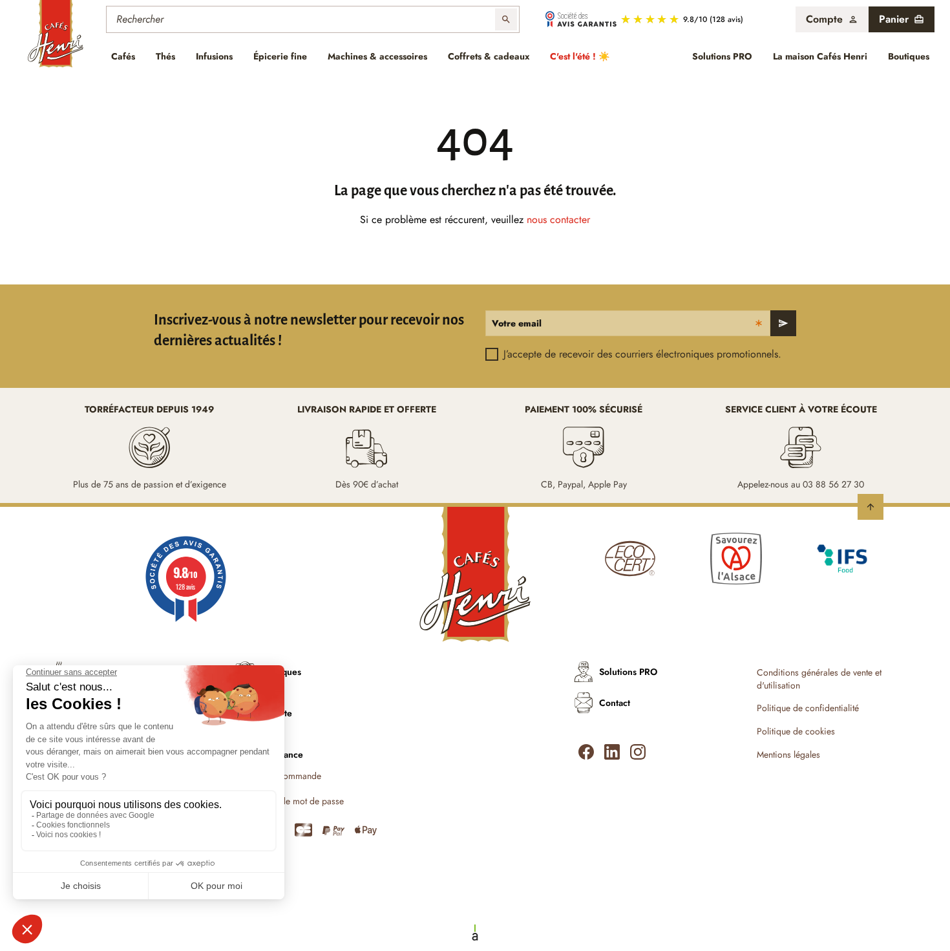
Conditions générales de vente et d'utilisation (819, 679)
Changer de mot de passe (294, 801)
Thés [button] (165, 56)
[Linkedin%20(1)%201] (612, 752)
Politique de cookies (796, 731)
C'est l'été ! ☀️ (579, 56)
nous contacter (558, 219)
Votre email (517, 323)
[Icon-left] (586, 752)
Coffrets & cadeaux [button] (488, 56)
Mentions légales (788, 755)
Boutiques (908, 56)
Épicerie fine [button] (280, 56)
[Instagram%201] (638, 752)
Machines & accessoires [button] (377, 56)
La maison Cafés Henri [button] (820, 56)
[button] (832, 19)
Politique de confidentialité (808, 708)
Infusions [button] (214, 56)
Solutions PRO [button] (722, 56)
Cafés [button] (123, 56)
